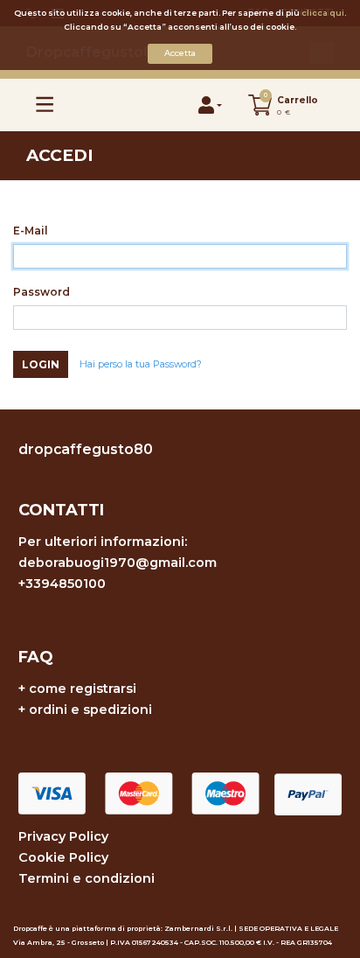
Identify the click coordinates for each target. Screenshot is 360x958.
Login (40, 364)
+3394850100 (62, 583)
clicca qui (322, 12)
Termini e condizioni (86, 878)
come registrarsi (82, 688)
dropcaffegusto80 (85, 449)
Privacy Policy (63, 836)
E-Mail (30, 230)
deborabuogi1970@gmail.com (117, 562)
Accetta (180, 53)
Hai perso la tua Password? (141, 364)
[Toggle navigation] (45, 104)
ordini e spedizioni (90, 709)
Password (41, 291)
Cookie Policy (63, 857)
